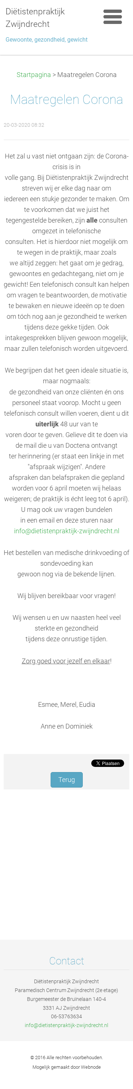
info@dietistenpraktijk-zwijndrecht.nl (66, 531)
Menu (113, 17)
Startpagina (34, 74)
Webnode (91, 1067)
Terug (66, 779)
